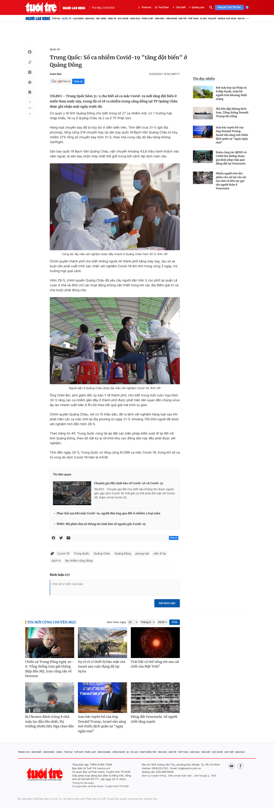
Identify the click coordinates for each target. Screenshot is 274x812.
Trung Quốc (81, 553)
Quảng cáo (198, 7)
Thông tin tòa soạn (83, 783)
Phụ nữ (212, 18)
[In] (29, 83)
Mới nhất (37, 752)
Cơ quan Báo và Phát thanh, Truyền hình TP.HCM (100, 786)
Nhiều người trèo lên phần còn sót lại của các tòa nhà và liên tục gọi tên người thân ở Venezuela (231, 181)
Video (59, 752)
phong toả (142, 553)
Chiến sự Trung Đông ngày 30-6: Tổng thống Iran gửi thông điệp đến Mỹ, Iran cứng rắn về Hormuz (49, 669)
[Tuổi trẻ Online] (45, 774)
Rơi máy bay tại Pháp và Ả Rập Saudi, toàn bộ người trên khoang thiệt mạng (231, 93)
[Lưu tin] (29, 93)
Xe (127, 752)
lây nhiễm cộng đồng (78, 560)
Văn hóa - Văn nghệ (166, 18)
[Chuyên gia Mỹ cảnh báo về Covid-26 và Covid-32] (72, 493)
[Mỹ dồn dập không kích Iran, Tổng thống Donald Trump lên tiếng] (203, 113)
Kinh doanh (104, 752)
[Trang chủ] (38, 18)
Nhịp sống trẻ (148, 752)
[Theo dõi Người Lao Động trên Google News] (61, 81)
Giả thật (229, 752)
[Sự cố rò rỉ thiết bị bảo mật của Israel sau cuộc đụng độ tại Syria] (102, 642)
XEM (174, 622)
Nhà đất (206, 752)
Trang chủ (24, 752)
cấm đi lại (159, 553)
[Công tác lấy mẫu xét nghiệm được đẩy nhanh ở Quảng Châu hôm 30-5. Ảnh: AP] (115, 206)
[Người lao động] (74, 7)
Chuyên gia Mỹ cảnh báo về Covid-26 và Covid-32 (128, 483)
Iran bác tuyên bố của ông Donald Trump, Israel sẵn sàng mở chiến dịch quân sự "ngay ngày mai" (232, 135)
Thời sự (56, 18)
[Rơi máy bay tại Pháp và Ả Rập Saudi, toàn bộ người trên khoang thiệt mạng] (203, 92)
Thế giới (78, 752)
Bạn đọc (90, 18)
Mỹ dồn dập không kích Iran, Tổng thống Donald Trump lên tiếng (232, 112)
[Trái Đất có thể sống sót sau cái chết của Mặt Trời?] (155, 642)
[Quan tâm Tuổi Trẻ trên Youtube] (231, 766)
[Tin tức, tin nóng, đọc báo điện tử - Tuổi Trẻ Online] (44, 7)
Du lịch (134, 752)
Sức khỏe (123, 18)
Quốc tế (66, 18)
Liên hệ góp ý (201, 775)
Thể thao (193, 18)
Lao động (78, 18)
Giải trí (182, 18)
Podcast (146, 7)
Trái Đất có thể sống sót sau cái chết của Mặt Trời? (155, 664)
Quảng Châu (102, 553)
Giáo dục (135, 18)
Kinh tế (112, 18)
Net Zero (101, 18)
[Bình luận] (29, 73)
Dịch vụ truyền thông (154, 775)
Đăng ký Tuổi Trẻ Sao (229, 7)
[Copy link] (29, 63)
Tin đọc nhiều (204, 79)
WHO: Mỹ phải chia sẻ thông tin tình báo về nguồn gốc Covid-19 (101, 524)
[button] (29, 102)
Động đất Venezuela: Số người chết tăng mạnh (154, 719)
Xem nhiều (49, 752)
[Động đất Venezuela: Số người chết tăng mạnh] (155, 697)
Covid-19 (63, 553)
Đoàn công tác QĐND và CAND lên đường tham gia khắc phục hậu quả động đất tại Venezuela (231, 158)
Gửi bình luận (167, 603)
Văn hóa (162, 752)
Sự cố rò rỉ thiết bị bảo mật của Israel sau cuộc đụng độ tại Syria (101, 666)
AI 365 (203, 18)
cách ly (56, 560)
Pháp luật (147, 18)
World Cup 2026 (227, 18)
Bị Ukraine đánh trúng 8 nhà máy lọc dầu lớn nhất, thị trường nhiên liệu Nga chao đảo (49, 721)
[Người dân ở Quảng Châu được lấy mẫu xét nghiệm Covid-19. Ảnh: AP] (115, 340)
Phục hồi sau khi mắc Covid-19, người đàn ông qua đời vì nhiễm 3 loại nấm (108, 513)
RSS (214, 775)
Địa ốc (241, 18)
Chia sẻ (78, 81)
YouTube (163, 7)
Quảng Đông (122, 553)
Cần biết (181, 7)
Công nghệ (118, 752)
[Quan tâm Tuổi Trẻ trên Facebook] (240, 766)
